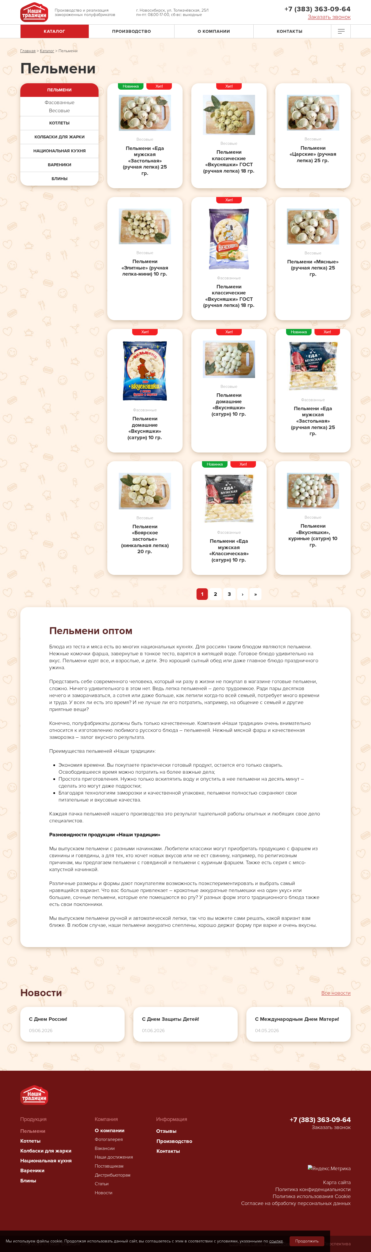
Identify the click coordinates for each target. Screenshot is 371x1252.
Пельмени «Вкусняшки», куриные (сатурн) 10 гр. (312, 535)
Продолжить (307, 1241)
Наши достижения (114, 1157)
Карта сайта (337, 1182)
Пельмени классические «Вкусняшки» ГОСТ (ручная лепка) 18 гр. (228, 161)
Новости (103, 1193)
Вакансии (105, 1148)
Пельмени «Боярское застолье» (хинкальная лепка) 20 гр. (145, 539)
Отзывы (166, 1131)
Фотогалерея (109, 1139)
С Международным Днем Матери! (297, 1019)
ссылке (276, 1241)
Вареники (59, 164)
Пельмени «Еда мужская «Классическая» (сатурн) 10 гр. (229, 550)
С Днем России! (48, 1019)
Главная (28, 50)
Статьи (102, 1184)
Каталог (55, 31)
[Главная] (34, 12)
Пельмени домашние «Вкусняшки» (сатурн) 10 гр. (145, 428)
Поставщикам (109, 1166)
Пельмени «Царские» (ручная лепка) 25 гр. (313, 154)
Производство (131, 31)
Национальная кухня (59, 150)
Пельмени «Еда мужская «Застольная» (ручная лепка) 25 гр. (145, 160)
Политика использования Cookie (312, 1196)
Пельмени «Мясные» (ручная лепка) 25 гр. (313, 268)
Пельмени (59, 90)
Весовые (59, 110)
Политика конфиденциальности (313, 1189)
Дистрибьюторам (112, 1175)
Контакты (290, 31)
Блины (60, 178)
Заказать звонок (329, 17)
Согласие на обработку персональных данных (296, 1203)
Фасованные (59, 102)
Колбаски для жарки (59, 137)
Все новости (336, 993)
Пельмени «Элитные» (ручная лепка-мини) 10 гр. (144, 267)
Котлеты (59, 123)
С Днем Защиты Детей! (170, 1019)
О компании (214, 31)
